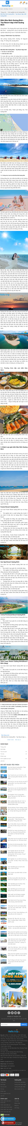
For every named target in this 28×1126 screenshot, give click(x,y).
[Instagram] (18, 1012)
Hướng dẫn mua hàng (20, 1082)
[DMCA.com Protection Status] (5, 1114)
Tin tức (2, 754)
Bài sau (17, 739)
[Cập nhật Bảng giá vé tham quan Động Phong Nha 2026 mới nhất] (4, 890)
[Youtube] (15, 1012)
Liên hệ (2, 761)
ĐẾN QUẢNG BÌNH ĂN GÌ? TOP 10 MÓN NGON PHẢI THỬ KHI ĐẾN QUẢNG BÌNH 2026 (17, 802)
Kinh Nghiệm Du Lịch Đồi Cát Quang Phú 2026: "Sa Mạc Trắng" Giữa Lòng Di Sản (17, 860)
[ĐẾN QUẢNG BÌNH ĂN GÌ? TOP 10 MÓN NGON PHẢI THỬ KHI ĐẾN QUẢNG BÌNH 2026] (4, 801)
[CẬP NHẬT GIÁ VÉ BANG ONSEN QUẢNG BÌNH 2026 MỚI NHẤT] (4, 896)
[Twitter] (12, 1012)
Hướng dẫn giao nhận (20, 1086)
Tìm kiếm (17, 1101)
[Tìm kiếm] (25, 8)
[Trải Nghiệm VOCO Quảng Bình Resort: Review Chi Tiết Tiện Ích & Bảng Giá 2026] (4, 796)
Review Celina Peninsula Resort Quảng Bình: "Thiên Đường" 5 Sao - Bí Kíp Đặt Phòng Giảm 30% (17, 819)
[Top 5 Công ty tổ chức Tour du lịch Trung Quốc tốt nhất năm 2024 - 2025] (4, 961)
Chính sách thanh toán (6, 1107)
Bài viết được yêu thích (10, 764)
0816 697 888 (7, 1068)
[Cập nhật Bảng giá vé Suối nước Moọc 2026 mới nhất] (4, 868)
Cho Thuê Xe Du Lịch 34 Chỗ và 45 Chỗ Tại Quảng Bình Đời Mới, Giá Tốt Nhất (17, 776)
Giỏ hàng (17, 1107)
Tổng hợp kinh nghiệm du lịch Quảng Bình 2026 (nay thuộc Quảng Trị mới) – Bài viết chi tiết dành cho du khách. (17, 933)
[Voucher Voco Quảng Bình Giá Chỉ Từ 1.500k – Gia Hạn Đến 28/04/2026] (4, 928)
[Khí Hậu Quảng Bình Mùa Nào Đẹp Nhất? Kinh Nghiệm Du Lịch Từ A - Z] (4, 879)
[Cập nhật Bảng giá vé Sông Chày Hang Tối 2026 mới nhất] (4, 884)
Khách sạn (3, 756)
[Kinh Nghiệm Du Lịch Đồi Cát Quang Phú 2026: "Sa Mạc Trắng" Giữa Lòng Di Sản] (4, 861)
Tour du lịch (4, 751)
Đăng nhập (17, 1103)
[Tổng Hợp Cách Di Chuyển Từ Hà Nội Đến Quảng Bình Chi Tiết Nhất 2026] (4, 840)
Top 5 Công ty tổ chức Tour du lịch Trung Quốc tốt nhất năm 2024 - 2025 (17, 961)
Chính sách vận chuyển (6, 1109)
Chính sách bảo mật (5, 1111)
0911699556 (10, 1063)
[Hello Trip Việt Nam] (8, 3)
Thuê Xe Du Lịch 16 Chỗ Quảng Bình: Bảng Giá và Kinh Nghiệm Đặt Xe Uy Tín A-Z (17, 789)
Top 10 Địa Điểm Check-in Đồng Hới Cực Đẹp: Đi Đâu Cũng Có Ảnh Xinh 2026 (17, 825)
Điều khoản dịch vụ (19, 1089)
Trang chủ (3, 747)
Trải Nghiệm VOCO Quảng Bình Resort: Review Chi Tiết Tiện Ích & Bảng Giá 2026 (16, 796)
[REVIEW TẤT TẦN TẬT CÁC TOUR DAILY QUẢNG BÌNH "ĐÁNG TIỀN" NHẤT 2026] (4, 921)
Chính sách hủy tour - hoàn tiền (6, 1101)
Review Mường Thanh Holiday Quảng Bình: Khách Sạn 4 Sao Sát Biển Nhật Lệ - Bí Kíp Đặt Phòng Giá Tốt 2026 (17, 809)
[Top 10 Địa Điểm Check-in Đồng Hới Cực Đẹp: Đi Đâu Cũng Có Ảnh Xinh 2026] (4, 825)
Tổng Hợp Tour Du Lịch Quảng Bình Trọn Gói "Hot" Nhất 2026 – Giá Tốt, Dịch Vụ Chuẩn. (17, 907)
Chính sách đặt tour (5, 1104)
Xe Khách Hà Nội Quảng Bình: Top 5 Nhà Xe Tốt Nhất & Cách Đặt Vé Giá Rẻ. (17, 846)
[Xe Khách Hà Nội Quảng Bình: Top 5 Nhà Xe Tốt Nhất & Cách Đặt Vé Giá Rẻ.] (4, 845)
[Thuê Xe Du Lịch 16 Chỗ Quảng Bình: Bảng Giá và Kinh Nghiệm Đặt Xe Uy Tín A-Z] (4, 789)
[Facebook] (9, 1012)
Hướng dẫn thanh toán (20, 1084)
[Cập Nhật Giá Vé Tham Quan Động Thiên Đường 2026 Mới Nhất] (4, 901)
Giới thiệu (3, 749)
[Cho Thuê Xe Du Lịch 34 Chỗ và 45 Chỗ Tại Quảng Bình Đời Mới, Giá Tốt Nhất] (4, 776)
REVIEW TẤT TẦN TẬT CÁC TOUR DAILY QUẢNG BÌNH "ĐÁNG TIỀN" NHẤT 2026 (17, 920)
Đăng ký (24, 1024)
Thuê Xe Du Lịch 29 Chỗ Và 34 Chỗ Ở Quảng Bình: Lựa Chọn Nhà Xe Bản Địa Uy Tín (17, 783)
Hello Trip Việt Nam (17, 1124)
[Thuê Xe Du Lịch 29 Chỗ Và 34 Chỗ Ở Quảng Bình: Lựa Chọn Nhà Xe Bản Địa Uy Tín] (4, 783)
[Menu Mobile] (26, 3)
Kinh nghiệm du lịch (6, 758)
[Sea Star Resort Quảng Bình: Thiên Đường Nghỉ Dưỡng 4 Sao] (4, 769)
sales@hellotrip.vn (9, 1061)
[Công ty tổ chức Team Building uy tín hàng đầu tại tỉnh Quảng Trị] (4, 914)
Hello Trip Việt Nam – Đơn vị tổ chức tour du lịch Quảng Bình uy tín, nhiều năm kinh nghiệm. (17, 949)
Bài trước (11, 739)
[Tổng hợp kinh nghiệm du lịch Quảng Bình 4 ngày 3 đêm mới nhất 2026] (4, 955)
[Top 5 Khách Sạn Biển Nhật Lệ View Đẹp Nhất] (4, 874)
